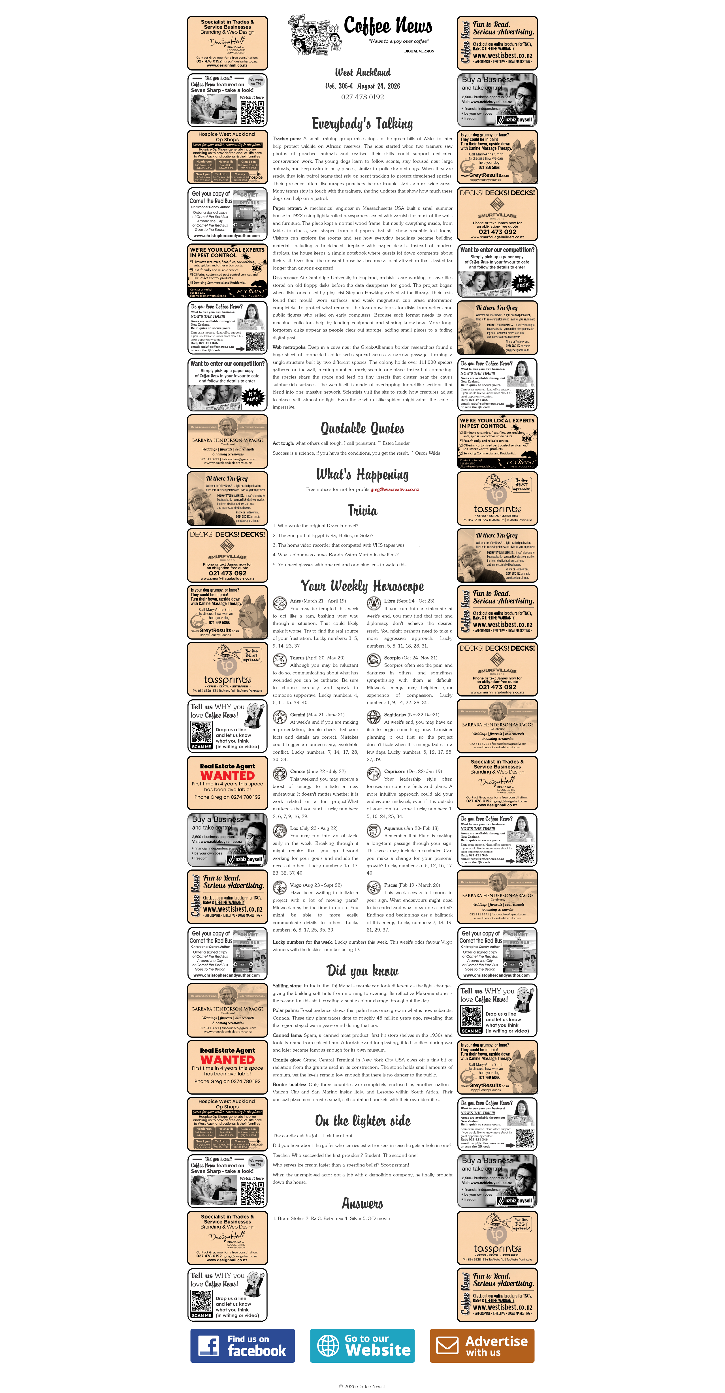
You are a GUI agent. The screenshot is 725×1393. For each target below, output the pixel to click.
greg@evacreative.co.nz (395, 489)
